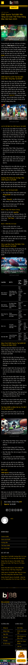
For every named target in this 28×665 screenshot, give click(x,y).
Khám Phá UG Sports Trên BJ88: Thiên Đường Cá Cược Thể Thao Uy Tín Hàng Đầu (12, 563)
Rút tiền (5, 637)
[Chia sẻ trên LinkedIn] (21, 510)
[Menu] (2, 2)
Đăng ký (5, 628)
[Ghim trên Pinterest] (18, 510)
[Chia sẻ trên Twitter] (12, 510)
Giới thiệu (20, 628)
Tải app (5, 640)
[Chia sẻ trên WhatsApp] (7, 510)
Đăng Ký (9, 199)
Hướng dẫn (4, 542)
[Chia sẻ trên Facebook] (9, 510)
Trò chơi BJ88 (5, 548)
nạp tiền (16, 212)
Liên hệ (19, 646)
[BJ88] (14, 2)
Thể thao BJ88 (4, 12)
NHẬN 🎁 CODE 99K (21, 660)
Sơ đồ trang (6, 643)
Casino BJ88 (5, 536)
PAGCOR (11, 95)
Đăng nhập (6, 631)
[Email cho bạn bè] (15, 510)
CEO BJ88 (20, 649)
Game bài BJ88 (5, 539)
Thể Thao (11, 218)
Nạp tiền (5, 634)
